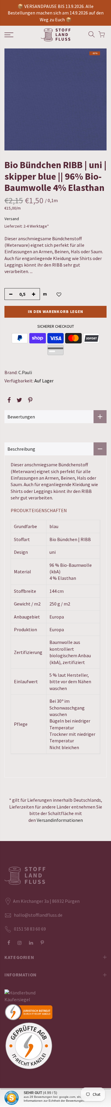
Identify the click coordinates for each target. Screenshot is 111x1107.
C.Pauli (25, 372)
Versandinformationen (60, 820)
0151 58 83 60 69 (30, 929)
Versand (11, 218)
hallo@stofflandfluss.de (38, 915)
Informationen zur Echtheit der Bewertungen (54, 1100)
